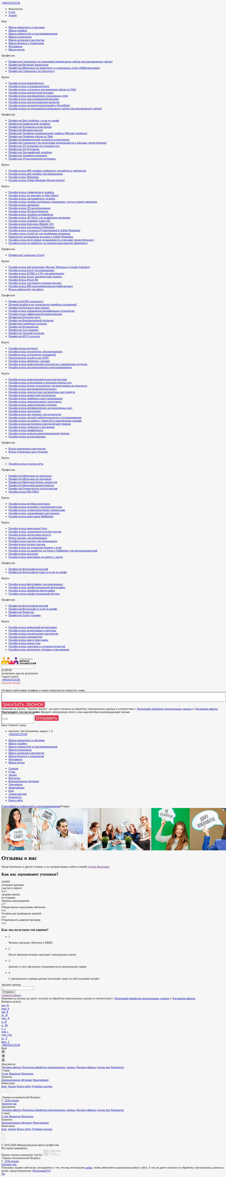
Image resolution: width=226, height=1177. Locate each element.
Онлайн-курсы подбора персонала (29, 503)
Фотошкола (15, 46)
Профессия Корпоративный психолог (31, 320)
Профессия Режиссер (21, 612)
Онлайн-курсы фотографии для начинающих (35, 584)
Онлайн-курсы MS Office (23, 491)
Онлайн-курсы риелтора (23, 553)
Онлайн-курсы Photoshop (23, 177)
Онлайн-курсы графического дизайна (31, 192)
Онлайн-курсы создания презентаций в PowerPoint (39, 105)
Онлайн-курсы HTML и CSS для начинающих (36, 273)
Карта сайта (15, 800)
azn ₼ (5, 1005)
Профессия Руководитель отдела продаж (32, 488)
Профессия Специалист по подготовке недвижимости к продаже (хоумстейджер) (57, 142)
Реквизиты (15, 797)
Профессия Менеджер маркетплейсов (31, 485)
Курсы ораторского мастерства (27, 448)
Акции (12, 15)
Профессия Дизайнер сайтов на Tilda (30, 136)
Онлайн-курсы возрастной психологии (32, 395)
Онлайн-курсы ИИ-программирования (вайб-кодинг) (40, 286)
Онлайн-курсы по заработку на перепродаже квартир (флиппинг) (48, 243)
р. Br (4, 1025)
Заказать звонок (23, 704)
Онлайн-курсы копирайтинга (26, 83)
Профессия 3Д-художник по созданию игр (34, 145)
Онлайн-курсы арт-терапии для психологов (34, 414)
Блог (11, 790)
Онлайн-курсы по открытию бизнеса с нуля (34, 547)
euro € (5, 1008)
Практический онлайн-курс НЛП (28, 357)
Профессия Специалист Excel (26, 255)
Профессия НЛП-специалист (25, 301)
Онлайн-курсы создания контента (28, 86)
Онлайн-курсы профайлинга (25, 430)
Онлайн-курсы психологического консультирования (40, 367)
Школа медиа (16, 49)
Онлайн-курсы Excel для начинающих (31, 270)
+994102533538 (10, 2)
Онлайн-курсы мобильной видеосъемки (32, 627)
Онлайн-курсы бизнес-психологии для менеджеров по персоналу (47, 385)
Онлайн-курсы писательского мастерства (33, 633)
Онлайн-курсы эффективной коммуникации (35, 314)
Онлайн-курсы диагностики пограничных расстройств (41, 392)
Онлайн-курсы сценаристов (25, 636)
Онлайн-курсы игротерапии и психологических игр (40, 382)
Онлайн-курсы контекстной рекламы (30, 92)
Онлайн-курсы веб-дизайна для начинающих (35, 173)
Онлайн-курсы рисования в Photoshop (31, 227)
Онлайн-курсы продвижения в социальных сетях (38, 95)
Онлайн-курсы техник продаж (26, 544)
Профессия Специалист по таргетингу (31, 71)
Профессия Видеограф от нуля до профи (32, 608)
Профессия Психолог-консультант (28, 307)
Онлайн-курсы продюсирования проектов (34, 102)
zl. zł (4, 1014)
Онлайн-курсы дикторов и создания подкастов (36, 646)
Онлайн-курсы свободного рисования (31, 427)
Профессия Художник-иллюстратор (30, 126)
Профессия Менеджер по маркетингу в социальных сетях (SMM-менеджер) (54, 67)
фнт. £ (5, 1041)
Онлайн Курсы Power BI (23, 279)
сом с (4, 1031)
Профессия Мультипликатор (25, 130)
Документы (15, 784)
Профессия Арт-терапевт (23, 329)
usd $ (4, 1011)
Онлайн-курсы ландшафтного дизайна (31, 198)
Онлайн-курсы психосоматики (27, 436)
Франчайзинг (16, 787)
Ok (3, 1173)
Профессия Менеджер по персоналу (30, 475)
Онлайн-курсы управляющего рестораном (34, 513)
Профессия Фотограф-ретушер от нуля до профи (37, 572)
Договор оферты (11, 1067)
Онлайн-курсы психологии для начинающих (35, 351)
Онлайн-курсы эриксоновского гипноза (32, 404)
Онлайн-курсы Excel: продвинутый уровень (35, 276)
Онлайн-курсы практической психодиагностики (37, 379)
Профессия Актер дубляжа (24, 615)
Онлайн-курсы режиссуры (24, 643)
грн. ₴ (5, 1018)
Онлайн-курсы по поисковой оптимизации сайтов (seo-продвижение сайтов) (55, 108)
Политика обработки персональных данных (49, 1067)
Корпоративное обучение (23, 781)
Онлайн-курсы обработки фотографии (31, 590)
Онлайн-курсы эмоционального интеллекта (34, 401)
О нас (11, 12)
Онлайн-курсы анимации (23, 204)
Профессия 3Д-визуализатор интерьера (32, 158)
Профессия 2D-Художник (23, 149)
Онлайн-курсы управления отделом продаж (34, 531)
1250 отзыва (11, 1100)
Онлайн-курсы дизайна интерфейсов (30, 214)
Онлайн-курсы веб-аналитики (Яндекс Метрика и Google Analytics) (49, 267)
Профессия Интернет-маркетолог (28, 64)
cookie (88, 1167)
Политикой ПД (41, 1170)
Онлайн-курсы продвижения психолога (32, 388)
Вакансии (15, 1073)
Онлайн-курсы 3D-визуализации (28, 211)
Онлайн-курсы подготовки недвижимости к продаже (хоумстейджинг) (51, 239)
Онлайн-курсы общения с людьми (29, 360)
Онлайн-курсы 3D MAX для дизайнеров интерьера (39, 217)
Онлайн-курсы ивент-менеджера (28, 639)
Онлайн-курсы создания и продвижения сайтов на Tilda (42, 89)
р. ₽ (4, 1021)
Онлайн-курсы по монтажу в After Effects (33, 195)
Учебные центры (42, 1086)
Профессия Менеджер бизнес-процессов (32, 482)
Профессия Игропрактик (23, 326)
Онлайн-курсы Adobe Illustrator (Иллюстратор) (36, 180)
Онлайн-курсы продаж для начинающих (32, 541)
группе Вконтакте (98, 866)
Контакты (14, 778)
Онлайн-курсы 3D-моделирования (29, 208)
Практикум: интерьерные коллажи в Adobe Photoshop (40, 236)
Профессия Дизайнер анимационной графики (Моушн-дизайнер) (47, 133)
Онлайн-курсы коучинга (23, 348)
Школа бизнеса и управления (26, 43)
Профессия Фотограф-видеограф (28, 568)
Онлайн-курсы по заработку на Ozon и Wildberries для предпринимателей (52, 550)
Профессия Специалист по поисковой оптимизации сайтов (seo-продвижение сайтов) (60, 61)
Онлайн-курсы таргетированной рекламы (33, 98)
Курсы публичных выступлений (28, 451)
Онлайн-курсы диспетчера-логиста (29, 534)
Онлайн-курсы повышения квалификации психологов (41, 310)
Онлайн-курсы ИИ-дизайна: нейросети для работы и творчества (47, 170)
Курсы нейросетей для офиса (25, 289)
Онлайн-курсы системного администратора (34, 282)
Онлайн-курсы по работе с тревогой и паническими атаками (45, 420)
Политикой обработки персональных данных (164, 708)
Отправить (47, 717)
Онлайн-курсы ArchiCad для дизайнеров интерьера (39, 233)
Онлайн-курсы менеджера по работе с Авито (35, 556)
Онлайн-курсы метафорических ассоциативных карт (40, 407)
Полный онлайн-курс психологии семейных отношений (42, 304)
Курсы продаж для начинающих (27, 537)
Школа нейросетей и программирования (32, 33)
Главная (13, 768)
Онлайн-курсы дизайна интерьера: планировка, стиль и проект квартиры (52, 201)
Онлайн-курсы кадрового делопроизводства (35, 506)
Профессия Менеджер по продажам (29, 478)
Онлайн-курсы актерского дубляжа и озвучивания (38, 649)
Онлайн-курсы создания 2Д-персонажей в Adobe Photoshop (44, 230)
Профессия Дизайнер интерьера (27, 155)
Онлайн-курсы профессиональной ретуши (34, 593)
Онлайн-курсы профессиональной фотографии (36, 587)
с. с (3, 1028)
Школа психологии (20, 36)
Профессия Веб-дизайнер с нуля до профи (33, 120)
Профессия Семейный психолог (27, 323)
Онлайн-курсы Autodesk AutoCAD (29, 220)
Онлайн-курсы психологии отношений (32, 354)
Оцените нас (9, 1103)
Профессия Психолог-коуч (24, 317)
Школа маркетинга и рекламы (26, 27)
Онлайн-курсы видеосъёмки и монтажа (32, 630)
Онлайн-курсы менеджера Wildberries (30, 516)
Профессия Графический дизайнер (29, 123)
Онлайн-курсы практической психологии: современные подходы (47, 364)
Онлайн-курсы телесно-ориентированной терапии (39, 433)
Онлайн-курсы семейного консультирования (35, 398)
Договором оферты (206, 708)
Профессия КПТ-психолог (24, 336)
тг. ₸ (4, 1038)
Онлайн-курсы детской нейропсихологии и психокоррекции (45, 417)
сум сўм (6, 1034)
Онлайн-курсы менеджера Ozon (27, 528)
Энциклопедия (17, 793)
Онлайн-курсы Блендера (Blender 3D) (31, 223)
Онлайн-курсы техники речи (25, 463)
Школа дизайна (17, 30)
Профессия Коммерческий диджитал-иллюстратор (38, 139)
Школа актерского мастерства (26, 39)
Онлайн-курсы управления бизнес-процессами (36, 510)
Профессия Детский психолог (26, 333)
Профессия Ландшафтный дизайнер (30, 152)
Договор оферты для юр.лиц (93, 1067)
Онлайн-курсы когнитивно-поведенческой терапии (39, 423)
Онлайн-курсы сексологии (24, 411)
